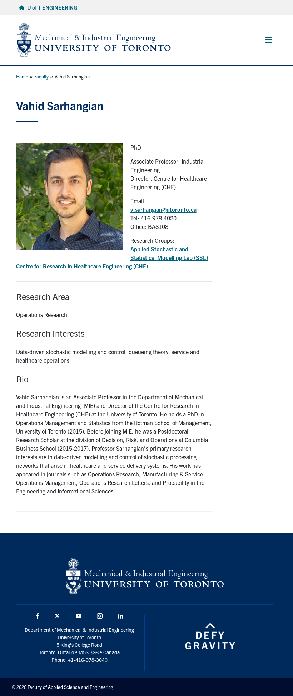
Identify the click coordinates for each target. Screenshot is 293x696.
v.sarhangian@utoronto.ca (163, 209)
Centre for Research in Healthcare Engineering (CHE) (82, 266)
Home (22, 76)
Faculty (41, 76)
